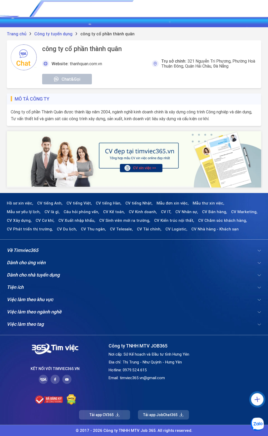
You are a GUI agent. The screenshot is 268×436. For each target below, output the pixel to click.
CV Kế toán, (114, 211)
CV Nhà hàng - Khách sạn (215, 229)
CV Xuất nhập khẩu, (76, 220)
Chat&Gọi (71, 79)
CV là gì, (52, 211)
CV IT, (166, 211)
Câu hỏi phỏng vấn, (81, 211)
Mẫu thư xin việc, (208, 203)
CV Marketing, (244, 211)
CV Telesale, (121, 229)
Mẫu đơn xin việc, (173, 203)
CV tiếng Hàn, (108, 203)
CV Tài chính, (149, 229)
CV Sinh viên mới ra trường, (124, 220)
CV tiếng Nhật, (139, 203)
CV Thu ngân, (93, 229)
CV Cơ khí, (45, 220)
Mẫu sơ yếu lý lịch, (24, 211)
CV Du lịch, (67, 229)
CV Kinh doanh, (143, 211)
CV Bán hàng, (214, 211)
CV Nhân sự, (186, 211)
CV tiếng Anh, (50, 203)
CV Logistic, (176, 229)
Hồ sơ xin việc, (20, 203)
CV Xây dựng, (19, 220)
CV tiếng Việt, (79, 203)
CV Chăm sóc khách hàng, (222, 220)
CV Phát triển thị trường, (30, 229)
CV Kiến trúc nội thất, (174, 220)
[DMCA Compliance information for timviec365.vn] (71, 399)
